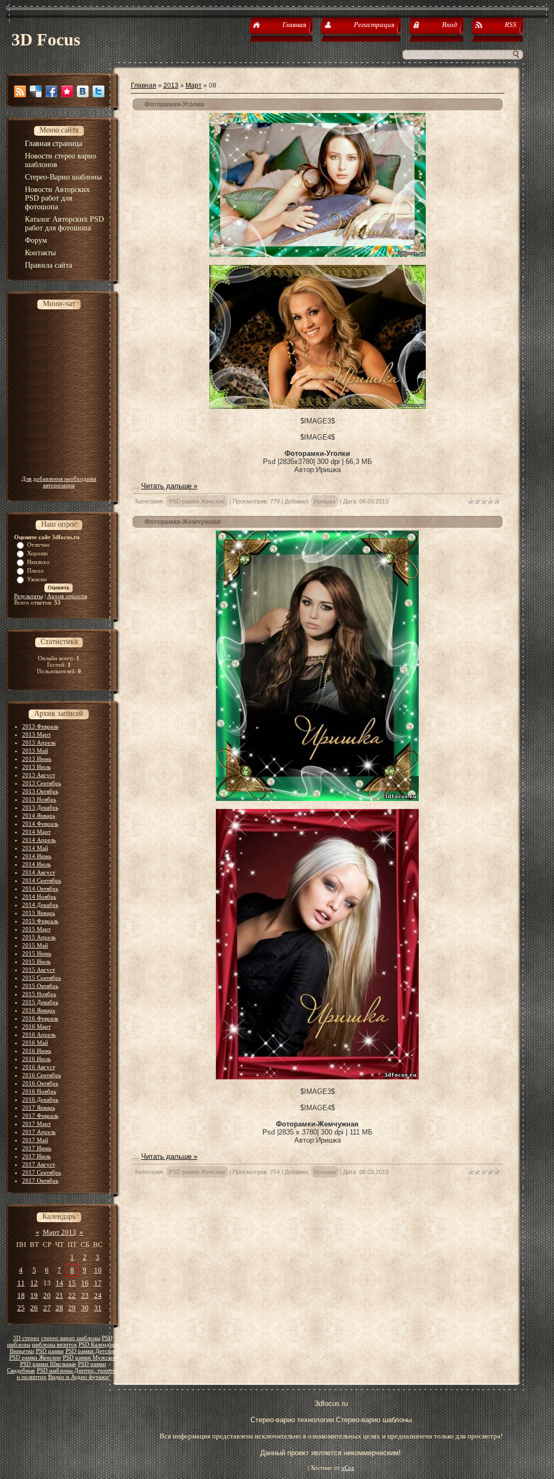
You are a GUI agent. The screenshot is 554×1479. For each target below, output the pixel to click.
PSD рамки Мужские (90, 1358)
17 (98, 1283)
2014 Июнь (36, 856)
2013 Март (36, 734)
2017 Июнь (36, 1148)
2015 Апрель (39, 937)
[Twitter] (98, 91)
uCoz (347, 1468)
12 (34, 1283)
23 (85, 1295)
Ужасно (37, 579)
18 (21, 1295)
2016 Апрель (39, 1034)
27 (47, 1308)
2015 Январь (38, 913)
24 (98, 1295)
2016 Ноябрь (39, 1091)
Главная (143, 85)
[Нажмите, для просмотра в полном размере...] (317, 254)
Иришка (324, 501)
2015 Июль (36, 961)
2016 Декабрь (40, 1099)
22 (72, 1295)
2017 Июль (36, 1156)
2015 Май (35, 945)
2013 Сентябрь (41, 783)
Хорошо (37, 553)
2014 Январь (38, 815)
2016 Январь (38, 1010)
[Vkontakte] (83, 91)
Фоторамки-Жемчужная (182, 522)
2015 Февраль (40, 921)
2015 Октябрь (40, 986)
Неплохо (38, 562)
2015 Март (36, 929)
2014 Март (36, 831)
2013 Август (38, 775)
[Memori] (67, 91)
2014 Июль (36, 864)
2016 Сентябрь (41, 1075)
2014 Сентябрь (41, 880)
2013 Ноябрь (39, 799)
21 (59, 1295)
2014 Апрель (39, 840)
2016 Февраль (40, 1018)
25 (21, 1308)
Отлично (38, 544)
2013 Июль (36, 767)
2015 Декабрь (40, 1002)
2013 (171, 85)
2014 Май (35, 848)
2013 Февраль (40, 726)
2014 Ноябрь (39, 896)
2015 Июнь (36, 953)
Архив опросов (67, 596)
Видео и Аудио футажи (78, 1377)
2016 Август (38, 1067)
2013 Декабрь (40, 807)
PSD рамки (50, 1351)
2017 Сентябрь (41, 1172)
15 (72, 1283)
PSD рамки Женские (35, 1358)
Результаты (28, 596)
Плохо (35, 570)
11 (21, 1283)
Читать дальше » (169, 486)
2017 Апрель (39, 1132)
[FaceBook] (51, 91)
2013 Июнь (36, 758)
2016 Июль (36, 1059)
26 (34, 1308)
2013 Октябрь (40, 791)
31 (98, 1308)
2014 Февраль (40, 823)
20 (47, 1295)
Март (194, 85)
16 (85, 1283)
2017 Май (35, 1140)
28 (59, 1308)
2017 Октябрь (40, 1180)
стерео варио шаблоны (70, 1338)
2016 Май (35, 1042)
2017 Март (36, 1123)
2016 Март (36, 1026)
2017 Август (38, 1164)
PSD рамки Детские (90, 1351)
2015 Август (38, 969)
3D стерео (26, 1338)
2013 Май (35, 750)
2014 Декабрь (40, 904)
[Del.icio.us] (36, 91)
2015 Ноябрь (39, 994)
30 (85, 1308)
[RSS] (20, 91)
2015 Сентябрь (41, 977)
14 (59, 1283)
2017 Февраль (40, 1115)
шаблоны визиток (54, 1345)
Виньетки (22, 1351)
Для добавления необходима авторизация (59, 481)
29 (72, 1308)
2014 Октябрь (40, 888)
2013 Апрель (39, 742)
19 (34, 1295)
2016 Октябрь (40, 1083)
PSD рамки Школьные (48, 1364)
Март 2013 (59, 1232)
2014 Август (38, 872)
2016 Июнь (36, 1050)
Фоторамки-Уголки (174, 104)
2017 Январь (38, 1107)
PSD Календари (98, 1345)
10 (98, 1270)
